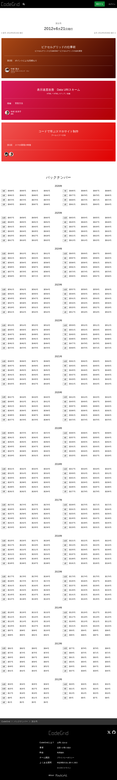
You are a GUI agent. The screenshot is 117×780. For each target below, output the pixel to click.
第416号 (108, 397)
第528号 (108, 308)
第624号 (108, 236)
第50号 (22, 666)
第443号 (35, 375)
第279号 (96, 492)
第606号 (84, 254)
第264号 (108, 509)
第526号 (84, 308)
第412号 (47, 402)
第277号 (72, 492)
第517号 (72, 312)
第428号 (47, 384)
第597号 (72, 258)
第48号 (107, 666)
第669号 (72, 200)
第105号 (11, 626)
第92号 (46, 635)
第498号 (23, 334)
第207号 (96, 550)
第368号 (108, 433)
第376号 (108, 420)
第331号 (35, 456)
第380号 (47, 420)
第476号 (47, 348)
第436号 (47, 379)
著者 (42, 747)
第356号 (47, 442)
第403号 (35, 406)
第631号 (96, 231)
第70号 (83, 653)
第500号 (47, 334)
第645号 (72, 222)
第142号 (84, 595)
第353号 (11, 442)
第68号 (46, 657)
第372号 (47, 433)
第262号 (84, 509)
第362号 (23, 438)
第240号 (108, 523)
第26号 (22, 689)
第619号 (35, 240)
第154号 (23, 590)
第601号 (11, 258)
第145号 (11, 595)
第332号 (47, 456)
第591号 (96, 263)
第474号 (23, 348)
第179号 (35, 576)
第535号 (96, 303)
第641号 (11, 227)
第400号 (108, 406)
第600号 (108, 258)
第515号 (35, 325)
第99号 (34, 630)
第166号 (84, 581)
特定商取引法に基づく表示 (67, 763)
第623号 (96, 236)
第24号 (107, 689)
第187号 (35, 563)
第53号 (71, 662)
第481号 (11, 343)
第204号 (47, 554)
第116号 (47, 621)
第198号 (84, 554)
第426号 (23, 384)
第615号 (96, 240)
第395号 (35, 411)
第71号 (95, 653)
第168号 (108, 581)
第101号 (72, 626)
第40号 (107, 671)
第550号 (84, 294)
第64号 (107, 657)
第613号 (72, 240)
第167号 (96, 581)
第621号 (72, 236)
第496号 (108, 334)
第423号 (96, 384)
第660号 (47, 218)
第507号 (35, 330)
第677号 (72, 195)
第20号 (46, 693)
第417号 (11, 397)
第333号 (72, 451)
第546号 (23, 298)
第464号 (108, 361)
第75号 (34, 653)
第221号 (72, 541)
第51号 (34, 666)
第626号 (23, 236)
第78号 (83, 648)
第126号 (84, 612)
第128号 (108, 612)
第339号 (35, 451)
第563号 (35, 289)
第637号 (72, 227)
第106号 (23, 626)
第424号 (108, 384)
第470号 (84, 348)
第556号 (47, 294)
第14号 (83, 693)
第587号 (35, 267)
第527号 (96, 308)
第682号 (23, 195)
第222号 (84, 541)
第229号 (72, 527)
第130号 (23, 612)
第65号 (10, 657)
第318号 (84, 469)
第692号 (47, 191)
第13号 (71, 693)
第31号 (95, 684)
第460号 (47, 366)
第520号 (108, 312)
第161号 (11, 586)
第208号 (108, 550)
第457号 (11, 366)
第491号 (35, 339)
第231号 (96, 527)
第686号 (84, 191)
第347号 (35, 447)
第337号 (11, 451)
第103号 (96, 626)
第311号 (96, 473)
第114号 (23, 621)
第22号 (83, 689)
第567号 (96, 276)
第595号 (35, 263)
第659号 (35, 218)
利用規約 (60, 753)
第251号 (35, 518)
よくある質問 (46, 762)
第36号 (46, 684)
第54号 (83, 662)
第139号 (35, 599)
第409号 (11, 402)
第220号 (47, 545)
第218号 (23, 545)
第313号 (11, 473)
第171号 (35, 581)
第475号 (35, 348)
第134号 (84, 599)
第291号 (35, 487)
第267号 (35, 509)
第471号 (96, 348)
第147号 (35, 595)
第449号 (11, 370)
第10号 (22, 698)
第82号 (22, 648)
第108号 (47, 626)
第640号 (108, 227)
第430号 (84, 379)
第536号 (108, 303)
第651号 (35, 222)
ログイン (112, 4)
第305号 (11, 478)
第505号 (11, 330)
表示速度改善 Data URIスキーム (58, 89)
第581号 (72, 267)
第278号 (84, 492)
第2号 (22, 702)
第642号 (23, 227)
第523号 (35, 312)
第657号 (11, 218)
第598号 (84, 258)
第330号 (23, 456)
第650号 (23, 222)
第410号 (23, 402)
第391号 (96, 411)
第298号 (23, 482)
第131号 (35, 612)
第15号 (95, 693)
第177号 (11, 576)
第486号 (84, 339)
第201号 (11, 554)
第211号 (35, 550)
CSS (64, 135)
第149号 (72, 590)
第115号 (35, 621)
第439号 (96, 375)
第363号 (35, 438)
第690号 (23, 191)
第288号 (108, 487)
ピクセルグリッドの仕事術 (58, 47)
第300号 (47, 482)
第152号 (108, 590)
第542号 (84, 298)
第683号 (35, 195)
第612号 (47, 254)
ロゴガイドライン (64, 768)
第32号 (107, 684)
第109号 (72, 621)
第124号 (47, 617)
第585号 (11, 267)
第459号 (35, 366)
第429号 (72, 379)
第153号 (11, 590)
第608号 (108, 254)
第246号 (84, 518)
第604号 (47, 258)
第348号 (47, 447)
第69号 (71, 653)
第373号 (72, 420)
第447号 (96, 370)
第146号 (23, 595)
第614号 (84, 240)
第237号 (72, 523)
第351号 (96, 442)
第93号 (71, 630)
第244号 (47, 523)
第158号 (84, 586)
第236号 (47, 527)
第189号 (72, 559)
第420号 (47, 397)
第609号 (11, 254)
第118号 (84, 617)
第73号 (10, 653)
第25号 (10, 689)
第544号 (108, 298)
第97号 (10, 630)
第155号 (35, 590)
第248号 (108, 518)
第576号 (108, 272)
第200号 (108, 554)
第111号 (96, 621)
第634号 (23, 231)
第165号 (72, 581)
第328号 (108, 456)
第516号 (47, 325)
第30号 (83, 684)
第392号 (108, 411)
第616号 (108, 240)
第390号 (84, 411)
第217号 (11, 545)
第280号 (108, 492)
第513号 (11, 325)
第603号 (35, 258)
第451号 (35, 370)
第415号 (96, 397)
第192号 (108, 559)
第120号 (108, 617)
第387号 (35, 415)
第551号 (96, 294)
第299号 (35, 482)
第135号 (96, 599)
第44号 (46, 671)
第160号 (108, 586)
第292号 (47, 487)
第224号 (108, 541)
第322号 (23, 469)
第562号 (23, 289)
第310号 (84, 473)
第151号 (96, 590)
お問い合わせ (62, 743)
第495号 (96, 334)
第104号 (108, 626)
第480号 (108, 343)
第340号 (47, 451)
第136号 (108, 599)
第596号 (47, 263)
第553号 (11, 294)
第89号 (10, 635)
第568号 (108, 276)
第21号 (71, 689)
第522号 (23, 312)
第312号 (108, 473)
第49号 (10, 666)
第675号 (35, 200)
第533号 (72, 303)
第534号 (84, 303)
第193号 (11, 559)
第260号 (47, 514)
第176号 (108, 576)
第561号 (11, 289)
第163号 (35, 586)
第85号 (71, 635)
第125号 (72, 612)
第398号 (84, 406)
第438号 (84, 375)
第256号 (108, 514)
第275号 (35, 505)
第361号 (11, 438)
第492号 (47, 339)
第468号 (47, 361)
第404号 (47, 406)
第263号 (96, 509)
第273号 (11, 505)
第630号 (84, 231)
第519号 (96, 312)
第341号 (72, 447)
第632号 (108, 231)
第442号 (23, 375)
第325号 (72, 456)
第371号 (35, 433)
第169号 (11, 581)
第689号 (11, 191)
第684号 (47, 195)
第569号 (11, 276)
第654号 (84, 218)
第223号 (96, 541)
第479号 (96, 343)
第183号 (96, 563)
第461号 (72, 361)
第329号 (11, 456)
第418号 (23, 397)
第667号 (35, 204)
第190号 (84, 559)
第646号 (84, 222)
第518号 (84, 312)
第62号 (83, 657)
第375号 (96, 420)
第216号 (108, 545)
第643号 (35, 227)
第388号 (47, 415)
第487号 (96, 339)
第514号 (23, 325)
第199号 (96, 554)
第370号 (23, 433)
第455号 (96, 366)
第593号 (11, 263)
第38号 (83, 671)
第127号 (96, 612)
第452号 (47, 370)
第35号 (34, 684)
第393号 (11, 411)
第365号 (72, 433)
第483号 (35, 343)
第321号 (11, 469)
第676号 (47, 200)
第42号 (22, 671)
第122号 (23, 617)
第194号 (23, 559)
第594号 (23, 263)
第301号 (72, 478)
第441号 (11, 375)
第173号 (72, 576)
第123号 (35, 617)
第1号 (10, 702)
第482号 (23, 343)
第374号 (84, 420)
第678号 (84, 195)
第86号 (83, 635)
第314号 (23, 473)
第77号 (71, 648)
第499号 (35, 334)
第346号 (23, 447)
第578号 (23, 272)
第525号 (72, 308)
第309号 (72, 473)
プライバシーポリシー (65, 758)
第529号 (11, 308)
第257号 (11, 514)
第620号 (47, 240)
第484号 (47, 343)
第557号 (72, 289)
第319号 (96, 469)
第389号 (72, 411)
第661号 (72, 204)
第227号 (35, 541)
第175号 (96, 576)
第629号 (72, 231)
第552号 (108, 294)
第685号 (72, 191)
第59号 (34, 662)
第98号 (22, 630)
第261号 (72, 509)
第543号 (96, 298)
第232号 (108, 527)
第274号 (23, 505)
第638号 (84, 227)
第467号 (35, 361)
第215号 (96, 545)
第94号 (83, 630)
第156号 (47, 590)
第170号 (23, 581)
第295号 (96, 482)
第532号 (47, 308)
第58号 (22, 662)
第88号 (107, 635)
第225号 (11, 541)
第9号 (10, 698)
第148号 (47, 595)
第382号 (84, 415)
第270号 (84, 505)
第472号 (108, 348)
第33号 (10, 684)
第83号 (34, 648)
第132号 (47, 612)
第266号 (23, 509)
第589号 (72, 263)
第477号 (72, 343)
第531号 (35, 308)
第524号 (47, 312)
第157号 (72, 586)
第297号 (11, 482)
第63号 (95, 657)
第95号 (95, 630)
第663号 (96, 204)
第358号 (84, 438)
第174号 (84, 576)
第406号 (84, 402)
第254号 (84, 514)
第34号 (22, 684)
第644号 (47, 227)
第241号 (11, 523)
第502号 (84, 330)
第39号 (95, 671)
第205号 (72, 550)
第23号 (95, 689)
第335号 (96, 451)
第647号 (96, 222)
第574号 (84, 272)
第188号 (47, 563)
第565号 (72, 276)
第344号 (108, 447)
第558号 (84, 289)
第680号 (108, 195)
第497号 (11, 334)
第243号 (35, 523)
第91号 (34, 635)
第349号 (72, 442)
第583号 (96, 267)
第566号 (84, 276)
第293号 (72, 482)
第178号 (23, 576)
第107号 (35, 626)
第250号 (23, 518)
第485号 (72, 339)
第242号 (23, 523)
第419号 (35, 397)
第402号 (23, 406)
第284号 (47, 492)
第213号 (72, 545)
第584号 (108, 267)
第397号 (72, 406)
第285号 (72, 487)
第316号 (47, 473)
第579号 (35, 272)
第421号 (72, 384)
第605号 (72, 254)
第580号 (47, 272)
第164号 (47, 586)
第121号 (11, 617)
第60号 (46, 662)
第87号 (95, 635)
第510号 (84, 325)
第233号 (11, 527)
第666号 (23, 204)
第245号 (72, 518)
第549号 (72, 294)
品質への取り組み (64, 748)
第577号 (11, 272)
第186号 (23, 563)
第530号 (23, 308)
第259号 (35, 514)
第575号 (96, 272)
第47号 (95, 666)
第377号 (11, 420)
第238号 (84, 523)
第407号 (96, 402)
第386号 (23, 415)
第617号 (11, 240)
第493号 (72, 334)
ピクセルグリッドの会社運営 (71, 51)
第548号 (47, 298)
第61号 (71, 657)
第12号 (46, 698)
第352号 (108, 442)
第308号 (47, 478)
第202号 (23, 554)
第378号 (23, 420)
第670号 (84, 200)
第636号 (47, 231)
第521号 (11, 312)
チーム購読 (45, 757)
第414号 (84, 397)
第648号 (108, 222)
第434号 (23, 379)
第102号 (84, 626)
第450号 (23, 370)
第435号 (35, 379)
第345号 (11, 447)
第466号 (23, 361)
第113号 (11, 621)
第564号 (47, 289)
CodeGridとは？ (47, 742)
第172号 (47, 581)
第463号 (96, 361)
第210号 (23, 550)
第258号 (23, 514)
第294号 (84, 482)
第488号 (108, 339)
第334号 (84, 451)
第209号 (11, 550)
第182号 (84, 563)
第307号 (35, 478)
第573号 (72, 272)
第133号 (72, 599)
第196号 (47, 559)
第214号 (84, 545)
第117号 (72, 617)
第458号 (23, 366)
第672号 (108, 200)
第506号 (23, 330)
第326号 (84, 456)
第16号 (107, 693)
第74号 (22, 653)
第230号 (84, 527)
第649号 (11, 222)
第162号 (23, 586)
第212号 (47, 550)
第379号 (35, 420)
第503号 (96, 330)
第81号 (10, 648)
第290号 (23, 487)
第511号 (96, 325)
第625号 (11, 236)
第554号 (23, 294)
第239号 (96, 523)
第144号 (108, 595)
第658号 (23, 218)
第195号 (35, 559)
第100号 (47, 630)
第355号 (35, 442)
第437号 (72, 375)
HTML (49, 94)
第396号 (47, 411)
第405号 (72, 402)
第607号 (96, 254)
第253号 (72, 514)
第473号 (11, 348)
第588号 (47, 267)
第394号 (23, 411)
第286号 (84, 487)
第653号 (72, 218)
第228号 (47, 541)
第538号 (23, 303)
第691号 (35, 191)
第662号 (84, 204)
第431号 (96, 379)
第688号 (108, 191)
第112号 (108, 621)
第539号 (35, 303)
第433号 (11, 379)
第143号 (96, 595)
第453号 (72, 366)
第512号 (108, 325)
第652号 (47, 222)
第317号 (72, 469)
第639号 (96, 227)
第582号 (84, 267)
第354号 (23, 442)
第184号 (108, 563)
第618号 (23, 240)
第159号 (96, 586)
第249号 (11, 518)
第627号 (35, 236)
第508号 (47, 330)
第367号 (96, 433)
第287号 (96, 487)
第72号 (107, 653)
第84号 (46, 648)
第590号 (84, 263)
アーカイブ (55, 135)
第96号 (107, 630)
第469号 (72, 348)
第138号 (23, 599)
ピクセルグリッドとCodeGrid (46, 51)
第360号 (108, 438)
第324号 (47, 469)
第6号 (83, 698)
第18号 (22, 693)
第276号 (47, 505)
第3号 (34, 702)
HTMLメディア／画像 (62, 94)
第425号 (11, 384)
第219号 (35, 545)
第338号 (23, 451)
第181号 (72, 563)
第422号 (84, 384)
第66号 (22, 657)
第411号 (35, 402)
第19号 (34, 693)
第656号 (108, 218)
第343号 (96, 447)
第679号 (96, 195)
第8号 (107, 698)
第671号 (96, 200)
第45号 (71, 666)
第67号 (34, 657)
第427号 (35, 384)
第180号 (47, 576)
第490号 (23, 339)
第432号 (108, 379)
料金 (42, 752)
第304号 (108, 478)
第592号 (108, 263)
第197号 (72, 554)
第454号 (84, 366)
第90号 (22, 635)
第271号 (96, 505)
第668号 (47, 204)
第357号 (72, 438)
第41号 (10, 671)
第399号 (96, 406)
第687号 (96, 191)
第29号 (71, 684)
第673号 (11, 200)
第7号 (95, 698)
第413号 (72, 397)
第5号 (71, 698)
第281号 (11, 492)
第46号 (83, 666)
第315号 (35, 473)
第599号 (96, 258)
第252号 (47, 518)
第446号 (84, 370)
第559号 (96, 289)
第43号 (34, 671)
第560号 (108, 289)
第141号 (72, 595)
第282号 (23, 492)
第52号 (46, 666)
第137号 (11, 599)
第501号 (72, 330)
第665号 (11, 204)
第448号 (108, 370)
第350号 (84, 442)
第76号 (46, 653)
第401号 (11, 406)
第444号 (47, 375)
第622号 (84, 236)
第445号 (72, 370)
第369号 (11, 433)
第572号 (47, 276)
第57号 (10, 662)
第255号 (96, 514)
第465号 (11, 361)
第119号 (96, 617)
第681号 (11, 195)
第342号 (84, 447)
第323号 (35, 469)
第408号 (108, 402)
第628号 (47, 236)
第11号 (34, 698)
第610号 (23, 254)
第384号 (108, 415)
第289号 (11, 487)
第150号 (84, 590)
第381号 (72, 415)
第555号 (35, 294)
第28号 (46, 689)
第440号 (108, 375)
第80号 (107, 648)
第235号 (35, 527)
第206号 (84, 550)
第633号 (11, 231)
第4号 (46, 702)
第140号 (47, 599)
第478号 (84, 343)
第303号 (96, 478)
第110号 (84, 621)
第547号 (35, 298)
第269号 (72, 505)
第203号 (35, 554)
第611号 (35, 254)
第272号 (108, 505)
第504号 (108, 330)
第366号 (84, 433)
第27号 (34, 689)
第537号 (11, 303)
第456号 (108, 366)
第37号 (71, 671)
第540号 (47, 303)
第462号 (84, 361)
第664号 (108, 204)
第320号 (108, 469)
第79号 (95, 648)
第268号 (47, 509)
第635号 (35, 231)
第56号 (107, 662)
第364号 (47, 438)
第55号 (95, 662)
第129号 (11, 612)
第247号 (96, 518)
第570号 (23, 276)
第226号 (23, 541)
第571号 (35, 276)
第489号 (11, 339)
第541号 (72, 298)
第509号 (72, 325)
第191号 (96, 559)
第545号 (11, 298)
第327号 (96, 456)
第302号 (84, 478)
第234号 (23, 527)
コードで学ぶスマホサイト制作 (58, 131)
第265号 (11, 509)
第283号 (35, 492)
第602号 (23, 258)
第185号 (11, 563)
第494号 (84, 334)
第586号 (23, 267)
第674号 (23, 200)
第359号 (96, 438)
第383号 (96, 415)
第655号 (96, 218)
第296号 (108, 482)
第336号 (108, 451)
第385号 (11, 415)
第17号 (10, 693)
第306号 (23, 478)
